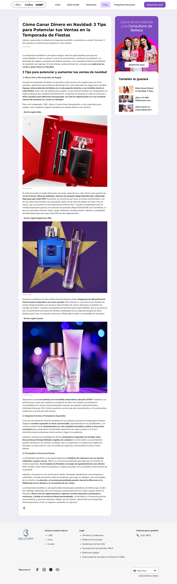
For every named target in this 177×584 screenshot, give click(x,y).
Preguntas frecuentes (124, 4)
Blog (105, 4)
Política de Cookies (90, 552)
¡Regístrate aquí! (155, 4)
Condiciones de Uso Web (93, 544)
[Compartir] (24, 507)
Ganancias (91, 4)
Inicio (57, 4)
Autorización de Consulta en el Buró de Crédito (103, 557)
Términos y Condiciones (93, 535)
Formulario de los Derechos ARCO (97, 548)
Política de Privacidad (92, 539)
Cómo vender (73, 4)
